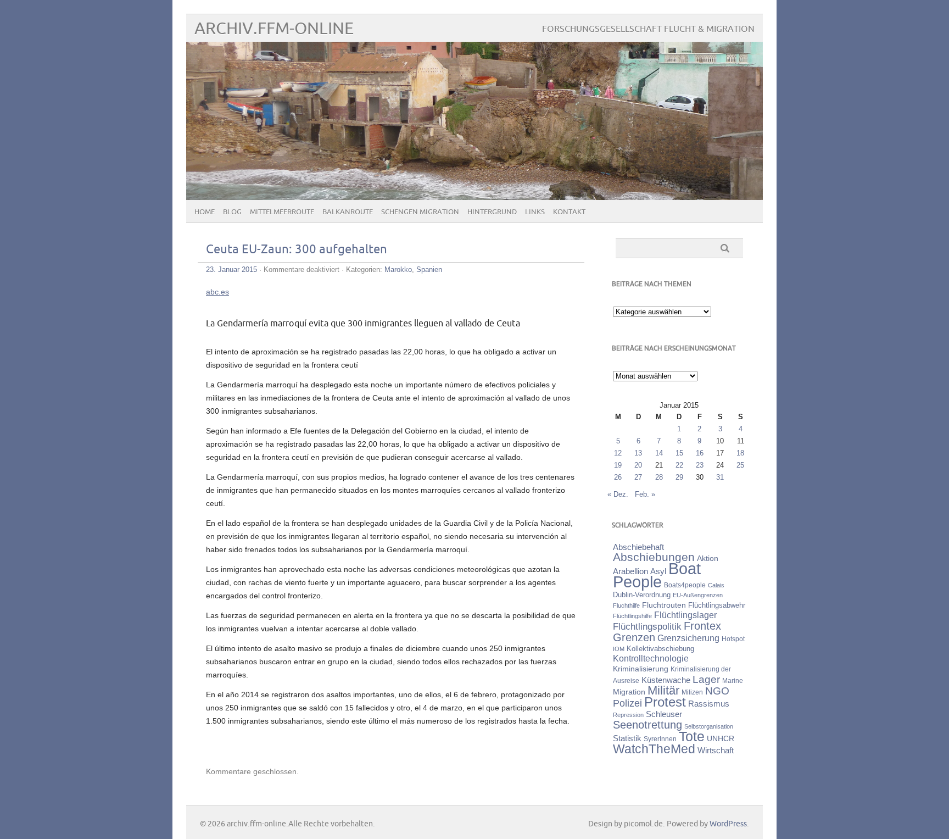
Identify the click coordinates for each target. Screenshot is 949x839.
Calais (716, 585)
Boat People (657, 575)
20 (638, 465)
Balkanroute (347, 212)
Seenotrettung (647, 724)
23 (700, 465)
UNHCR (720, 738)
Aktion (707, 558)
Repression (628, 715)
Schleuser (664, 714)
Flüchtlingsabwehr (716, 605)
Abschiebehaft (638, 547)
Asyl (658, 571)
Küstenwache (665, 680)
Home (204, 212)
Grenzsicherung (688, 638)
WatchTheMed (654, 749)
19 (618, 465)
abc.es (217, 291)
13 (638, 453)
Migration (629, 691)
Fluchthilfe (626, 605)
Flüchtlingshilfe (632, 616)
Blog (232, 212)
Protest (665, 701)
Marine (732, 680)
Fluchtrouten (664, 605)
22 (679, 465)
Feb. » (645, 494)
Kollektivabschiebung (660, 648)
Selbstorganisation (708, 726)
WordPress (728, 824)
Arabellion (630, 571)
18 (740, 453)
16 (700, 453)
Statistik (627, 738)
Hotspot (733, 639)
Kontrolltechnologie (651, 658)
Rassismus (708, 703)
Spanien (429, 269)
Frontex (702, 626)
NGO (717, 691)
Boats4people (685, 585)
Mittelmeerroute (282, 212)
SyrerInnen (660, 739)
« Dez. (617, 494)
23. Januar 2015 (231, 269)
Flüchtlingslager (685, 615)
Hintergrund (492, 212)
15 (679, 453)
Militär (663, 690)
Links (535, 212)
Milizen (692, 692)
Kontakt (569, 212)
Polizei (627, 703)
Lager (706, 679)
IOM (618, 649)
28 (659, 477)
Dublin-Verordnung (642, 595)
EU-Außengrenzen (698, 595)
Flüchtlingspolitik (647, 626)
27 (638, 477)
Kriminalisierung (640, 668)
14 (659, 453)
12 (618, 453)
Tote (692, 736)
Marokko (398, 269)
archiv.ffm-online (274, 28)
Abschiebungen (654, 557)
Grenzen (634, 637)
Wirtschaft (715, 750)
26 (618, 477)
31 (720, 477)
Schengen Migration (420, 212)
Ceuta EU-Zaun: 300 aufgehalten (296, 249)
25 (740, 465)
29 (679, 477)
